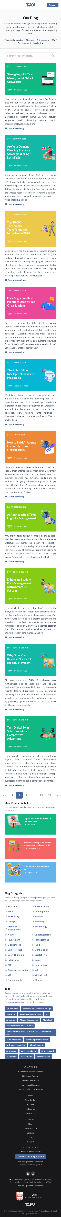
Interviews (13, 960)
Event (38, 960)
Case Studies (30, 1100)
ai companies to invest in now (19, 1026)
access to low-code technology (37, 1009)
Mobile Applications (30, 1080)
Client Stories (31, 1113)
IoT (36, 970)
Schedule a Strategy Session (30, 1156)
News (11, 934)
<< (4, 795)
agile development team (30, 1014)
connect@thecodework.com (30, 1161)
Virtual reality (42, 975)
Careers (30, 1133)
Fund (37, 944)
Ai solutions (26, 1056)
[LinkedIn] (28, 1173)
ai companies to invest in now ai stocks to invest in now (28, 1032)
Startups (30, 40)
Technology (41, 926)
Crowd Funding (16, 955)
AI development (13, 1039)
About (30, 1124)
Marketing (38, 43)
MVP (54, 40)
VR (9, 975)
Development (24, 43)
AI (47, 1014)
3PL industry (12, 1009)
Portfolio (30, 1104)
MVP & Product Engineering (30, 1089)
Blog (31, 1137)
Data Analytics (15, 980)
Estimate (53, 5)
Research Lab (31, 1128)
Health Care (41, 965)
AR (9, 965)
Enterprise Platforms (31, 1085)
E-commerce (14, 944)
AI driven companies (15, 1045)
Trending (39, 921)
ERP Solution (41, 949)
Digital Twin (41, 955)
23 (41, 795)
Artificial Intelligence (14, 928)
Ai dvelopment (36, 1045)
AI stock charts (43, 1056)
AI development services (37, 1039)
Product (39, 916)
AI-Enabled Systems (30, 1076)
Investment (14, 939)
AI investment (48, 1051)
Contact (30, 1142)
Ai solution (11, 1056)
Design (11, 921)
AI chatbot (47, 1020)
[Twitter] (33, 1173)
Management (42, 939)
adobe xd (10, 1014)
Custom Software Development (30, 1071)
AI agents (10, 1020)
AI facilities (11, 1051)
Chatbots (40, 980)
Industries (30, 1109)
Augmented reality (18, 970)
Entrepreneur (43, 40)
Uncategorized (43, 934)
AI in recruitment (28, 1051)
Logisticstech (15, 949)
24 (49, 795)
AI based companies (29, 1020)
